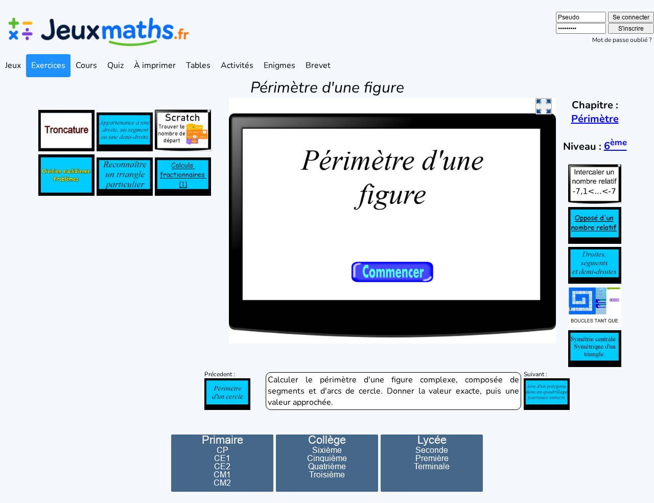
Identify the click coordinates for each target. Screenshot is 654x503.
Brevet (318, 65)
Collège (327, 440)
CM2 (222, 482)
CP (222, 450)
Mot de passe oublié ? (621, 40)
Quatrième (327, 466)
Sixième (327, 450)
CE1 (222, 458)
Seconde (431, 450)
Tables (198, 65)
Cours (86, 65)
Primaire (222, 440)
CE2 (222, 466)
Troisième (327, 474)
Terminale (432, 466)
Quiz (115, 65)
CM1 (222, 474)
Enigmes (279, 65)
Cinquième (327, 458)
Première (432, 458)
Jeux (13, 65)
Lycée (432, 440)
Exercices (48, 65)
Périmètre (595, 119)
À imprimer (155, 65)
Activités (237, 65)
